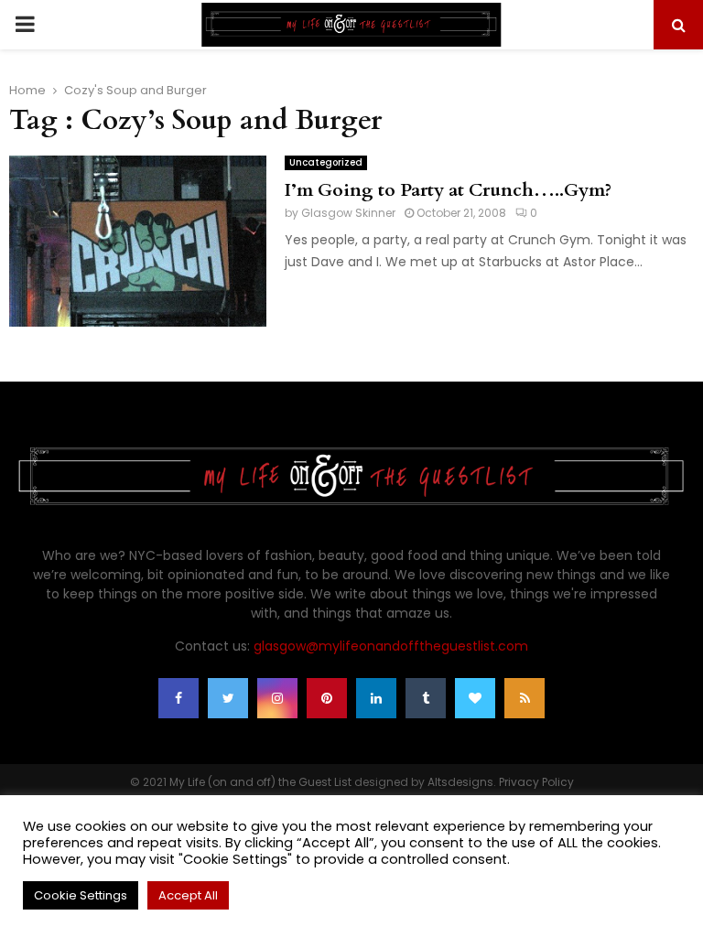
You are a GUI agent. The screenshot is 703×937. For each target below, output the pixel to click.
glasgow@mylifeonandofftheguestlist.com (391, 646)
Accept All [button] (188, 895)
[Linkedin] (376, 698)
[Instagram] (277, 698)
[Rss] (524, 698)
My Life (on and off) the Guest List (260, 782)
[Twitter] (228, 698)
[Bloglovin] (475, 698)
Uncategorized (325, 162)
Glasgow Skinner (348, 213)
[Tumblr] (426, 698)
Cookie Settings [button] (80, 895)
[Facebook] (178, 698)
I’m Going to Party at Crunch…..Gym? (448, 190)
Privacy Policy (536, 782)
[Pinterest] (327, 698)
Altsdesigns (460, 782)
